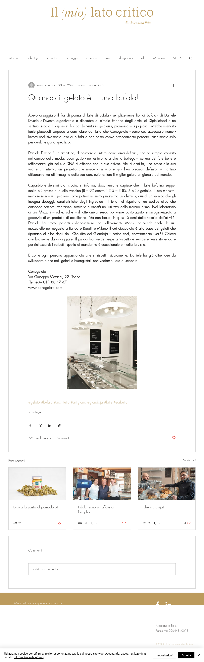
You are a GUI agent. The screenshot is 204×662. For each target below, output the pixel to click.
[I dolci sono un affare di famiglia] (102, 484)
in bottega (33, 58)
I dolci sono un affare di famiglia (96, 509)
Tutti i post (14, 58)
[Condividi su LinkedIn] (50, 425)
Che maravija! (153, 507)
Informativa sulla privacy (29, 657)
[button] (190, 57)
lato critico (120, 11)
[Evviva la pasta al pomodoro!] (37, 484)
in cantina (53, 58)
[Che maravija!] (166, 484)
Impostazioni (165, 655)
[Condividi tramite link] (59, 425)
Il (56, 11)
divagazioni (126, 58)
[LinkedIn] (168, 604)
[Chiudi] (199, 655)
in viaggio (72, 58)
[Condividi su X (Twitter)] (40, 425)
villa (143, 58)
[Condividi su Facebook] (30, 425)
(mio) (74, 12)
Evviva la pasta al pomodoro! (35, 507)
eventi (108, 58)
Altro (175, 58)
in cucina (91, 58)
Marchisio (159, 58)
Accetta (186, 655)
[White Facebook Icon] (157, 604)
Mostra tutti (189, 460)
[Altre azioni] (173, 85)
